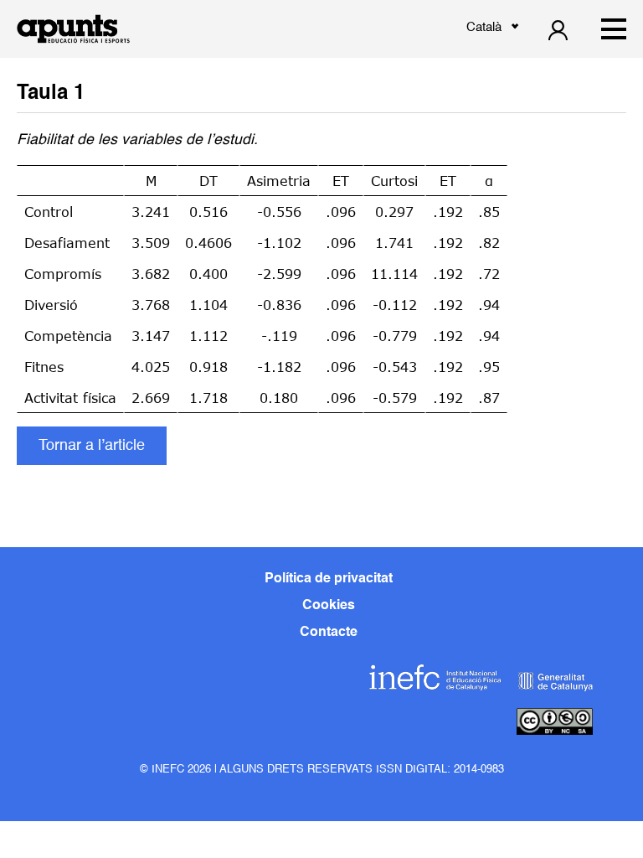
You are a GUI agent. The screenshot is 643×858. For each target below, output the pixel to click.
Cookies (328, 605)
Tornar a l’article (92, 445)
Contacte (329, 632)
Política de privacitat (329, 579)
